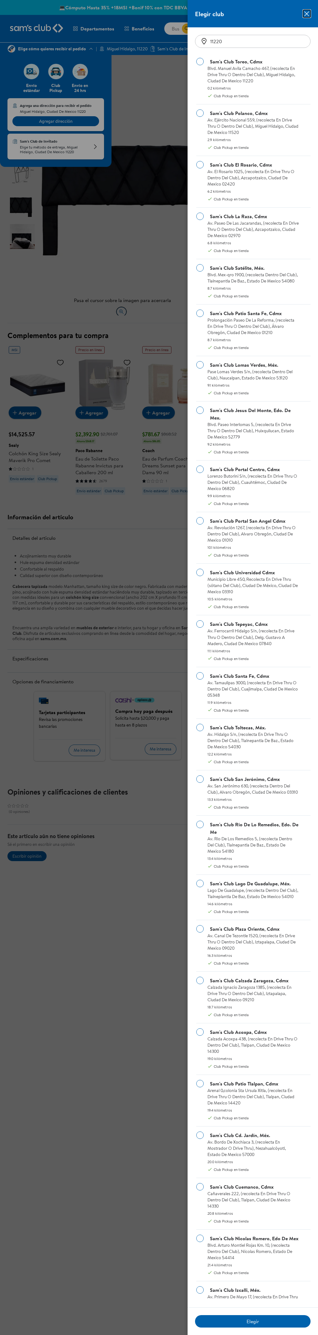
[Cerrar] (307, 13)
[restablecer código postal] (204, 41)
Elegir (253, 1321)
